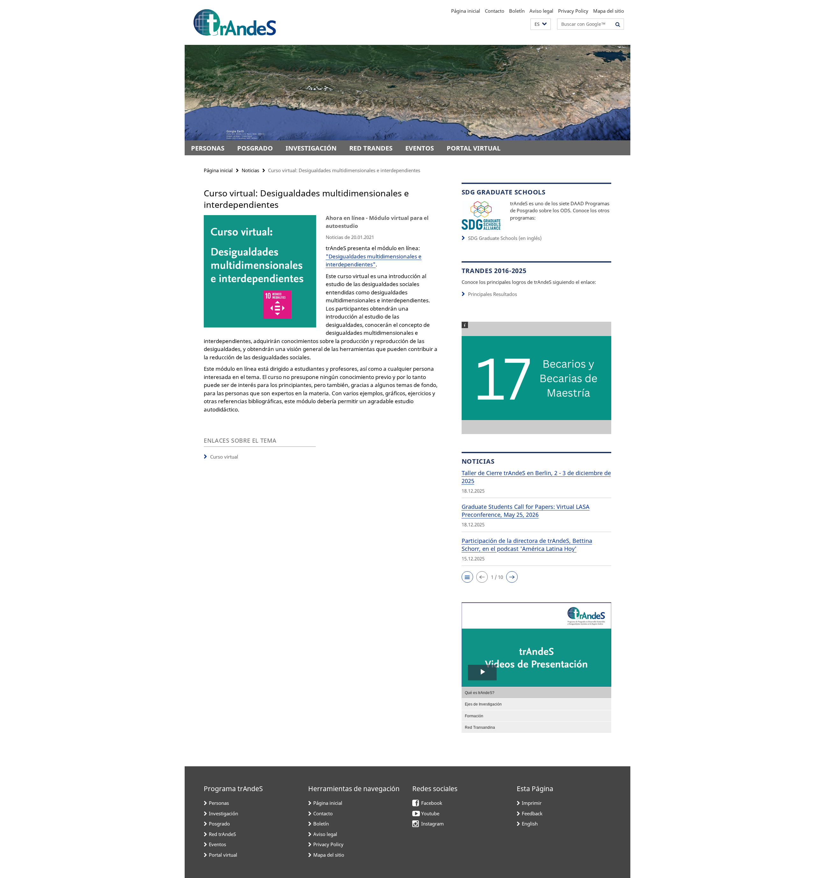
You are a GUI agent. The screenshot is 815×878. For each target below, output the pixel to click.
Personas (207, 148)
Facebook (431, 803)
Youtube (430, 813)
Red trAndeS (371, 148)
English (530, 823)
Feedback (532, 813)
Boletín (517, 11)
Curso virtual (224, 456)
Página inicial (465, 11)
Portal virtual (473, 148)
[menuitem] (536, 692)
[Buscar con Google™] (618, 24)
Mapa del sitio (608, 11)
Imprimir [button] (532, 803)
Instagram (432, 823)
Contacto (494, 11)
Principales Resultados (492, 294)
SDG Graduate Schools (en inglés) (505, 238)
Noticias (250, 170)
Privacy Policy (573, 11)
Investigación (311, 148)
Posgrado (255, 148)
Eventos (419, 148)
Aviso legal (541, 11)
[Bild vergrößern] (481, 215)
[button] (540, 24)
